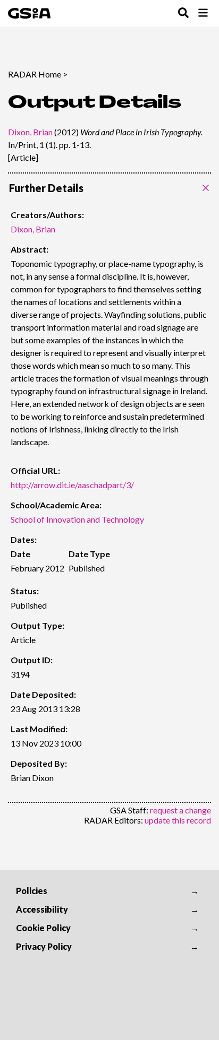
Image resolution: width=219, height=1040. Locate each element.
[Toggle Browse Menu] (203, 13)
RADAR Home (34, 74)
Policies (31, 891)
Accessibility (42, 909)
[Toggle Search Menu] (183, 13)
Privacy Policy (44, 946)
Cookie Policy (43, 928)
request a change (180, 810)
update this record (178, 820)
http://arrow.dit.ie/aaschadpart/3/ (72, 485)
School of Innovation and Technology (77, 519)
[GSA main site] (29, 13)
